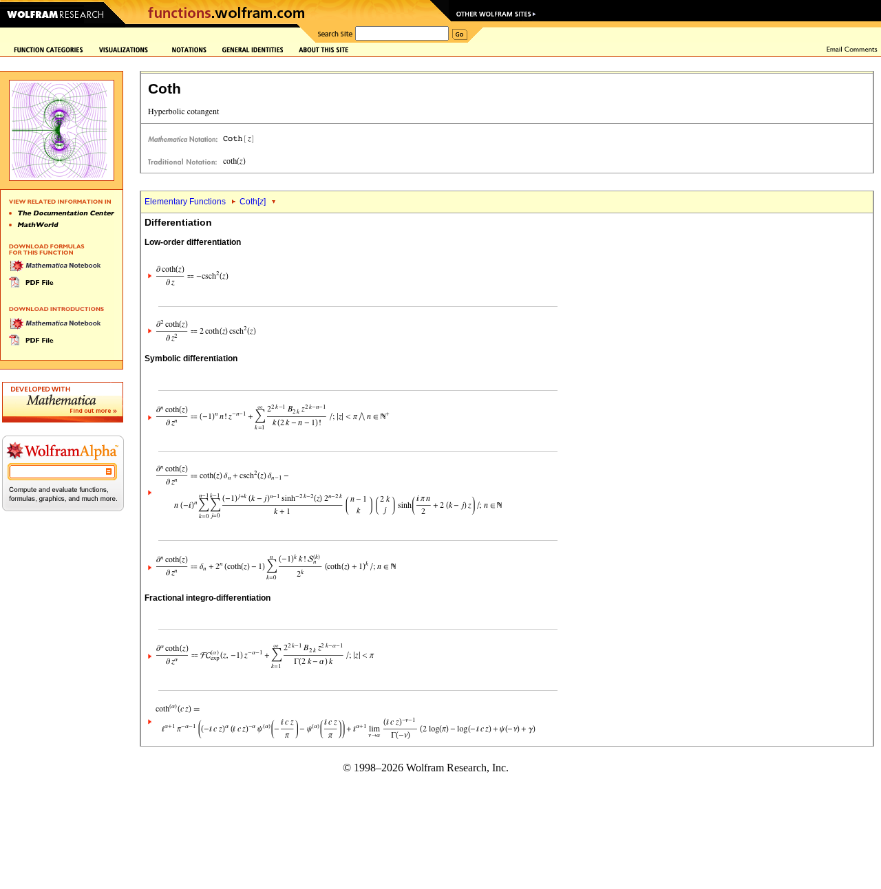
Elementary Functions (185, 201)
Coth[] (253, 201)
